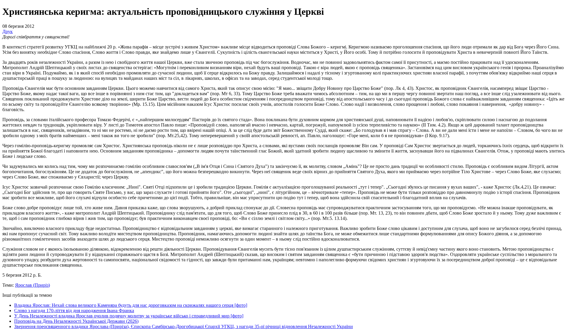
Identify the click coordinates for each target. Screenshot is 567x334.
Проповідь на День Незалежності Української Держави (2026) (76, 321)
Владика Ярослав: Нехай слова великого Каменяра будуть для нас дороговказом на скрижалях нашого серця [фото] (130, 305)
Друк (7, 31)
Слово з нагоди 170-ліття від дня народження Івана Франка (74, 310)
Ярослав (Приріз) (32, 285)
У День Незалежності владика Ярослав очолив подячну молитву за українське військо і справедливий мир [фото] (128, 315)
